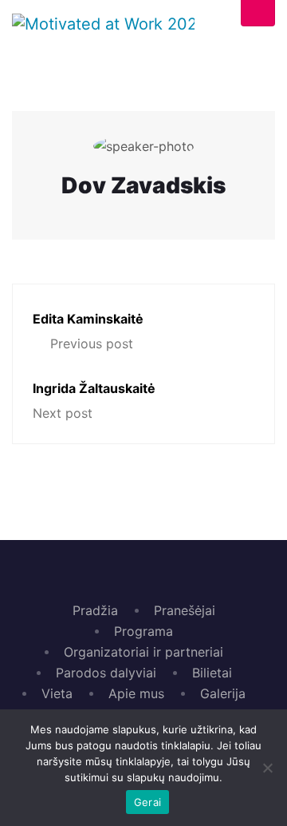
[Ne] (267, 768)
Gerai (147, 802)
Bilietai (212, 673)
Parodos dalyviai (106, 673)
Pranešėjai (184, 610)
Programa (143, 631)
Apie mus (136, 693)
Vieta (57, 693)
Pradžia (95, 610)
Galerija (223, 693)
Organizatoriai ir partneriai (143, 652)
